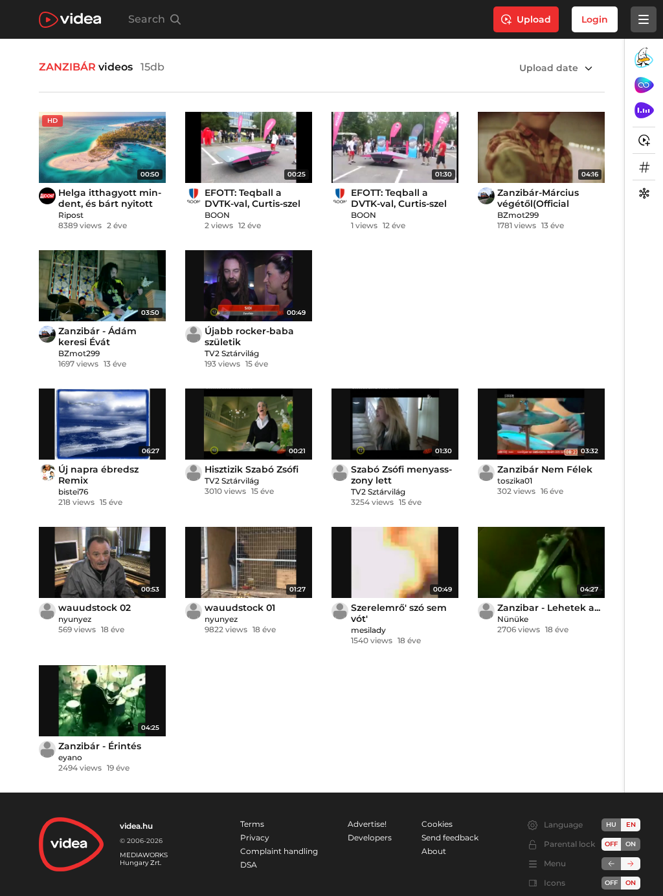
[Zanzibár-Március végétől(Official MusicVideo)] (541, 147)
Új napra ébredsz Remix (98, 475)
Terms (252, 824)
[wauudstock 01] (248, 562)
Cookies (437, 824)
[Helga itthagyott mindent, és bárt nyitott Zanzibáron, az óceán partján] (102, 147)
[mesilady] (340, 611)
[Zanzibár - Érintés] (102, 700)
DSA (248, 864)
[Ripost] (47, 195)
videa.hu (136, 826)
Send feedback (449, 837)
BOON (217, 215)
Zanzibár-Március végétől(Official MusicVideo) (538, 203)
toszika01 (514, 480)
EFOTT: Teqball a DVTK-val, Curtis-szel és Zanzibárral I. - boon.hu (252, 209)
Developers (370, 837)
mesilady (368, 630)
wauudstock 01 (240, 607)
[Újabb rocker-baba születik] (248, 285)
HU (611, 824)
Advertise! (367, 824)
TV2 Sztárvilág (232, 353)
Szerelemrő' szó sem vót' (399, 613)
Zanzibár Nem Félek (544, 469)
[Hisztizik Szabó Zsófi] (248, 424)
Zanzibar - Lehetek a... (548, 607)
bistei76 (73, 491)
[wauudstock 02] (102, 562)
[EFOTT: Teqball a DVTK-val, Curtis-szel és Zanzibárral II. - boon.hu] (395, 147)
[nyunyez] (47, 611)
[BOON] (193, 195)
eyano (70, 757)
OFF (611, 883)
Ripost (71, 215)
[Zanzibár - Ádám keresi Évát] (102, 285)
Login (594, 19)
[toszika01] (486, 472)
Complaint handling (279, 851)
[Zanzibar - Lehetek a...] (541, 562)
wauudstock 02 (94, 607)
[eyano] (47, 749)
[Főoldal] (70, 20)
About (433, 851)
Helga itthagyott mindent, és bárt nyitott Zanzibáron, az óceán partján (109, 209)
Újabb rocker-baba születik (249, 336)
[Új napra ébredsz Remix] (102, 424)
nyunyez (74, 619)
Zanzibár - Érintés (99, 746)
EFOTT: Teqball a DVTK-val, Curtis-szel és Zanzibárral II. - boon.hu (399, 209)
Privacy (254, 837)
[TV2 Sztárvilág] (193, 334)
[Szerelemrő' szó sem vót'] (395, 562)
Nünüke (512, 619)
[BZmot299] (486, 195)
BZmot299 (518, 215)
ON (630, 844)
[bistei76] (47, 472)
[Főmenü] (644, 19)
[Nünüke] (486, 611)
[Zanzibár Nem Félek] (541, 424)
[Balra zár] (611, 863)
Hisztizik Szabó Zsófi (251, 469)
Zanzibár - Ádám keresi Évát (97, 336)
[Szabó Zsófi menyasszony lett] (395, 424)
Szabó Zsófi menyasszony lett (401, 475)
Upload (534, 19)
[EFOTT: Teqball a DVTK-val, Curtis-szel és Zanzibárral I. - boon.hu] (248, 147)
